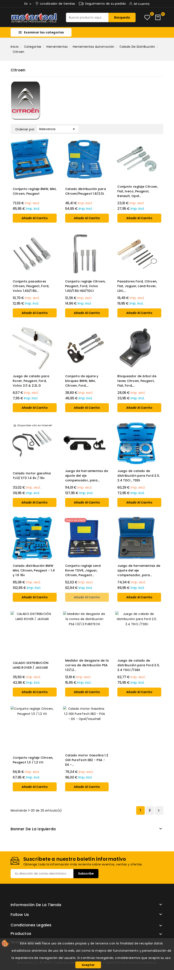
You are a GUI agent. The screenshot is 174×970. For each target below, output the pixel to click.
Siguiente (159, 810)
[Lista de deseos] (147, 17)
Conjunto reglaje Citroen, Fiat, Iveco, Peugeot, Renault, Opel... (137, 191)
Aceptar (88, 965)
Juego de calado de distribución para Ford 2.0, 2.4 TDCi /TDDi (138, 665)
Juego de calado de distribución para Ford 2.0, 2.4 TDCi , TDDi (138, 475)
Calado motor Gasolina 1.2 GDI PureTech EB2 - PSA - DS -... (86, 760)
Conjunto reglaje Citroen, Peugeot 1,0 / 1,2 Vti (33, 760)
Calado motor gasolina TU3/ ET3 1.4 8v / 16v (32, 475)
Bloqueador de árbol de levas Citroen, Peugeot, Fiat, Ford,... (136, 381)
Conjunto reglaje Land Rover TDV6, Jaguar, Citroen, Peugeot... (83, 570)
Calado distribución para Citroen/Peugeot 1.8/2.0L (85, 191)
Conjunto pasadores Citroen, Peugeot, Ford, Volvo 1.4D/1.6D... (31, 286)
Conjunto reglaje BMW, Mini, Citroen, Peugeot (34, 191)
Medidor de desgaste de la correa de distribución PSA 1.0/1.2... (87, 665)
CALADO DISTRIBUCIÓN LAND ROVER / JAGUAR (31, 665)
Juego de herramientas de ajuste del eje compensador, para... (86, 475)
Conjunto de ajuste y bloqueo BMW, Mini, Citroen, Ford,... (81, 381)
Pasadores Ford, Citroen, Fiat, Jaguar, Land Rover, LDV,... (137, 286)
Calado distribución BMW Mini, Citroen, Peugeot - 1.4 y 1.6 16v (34, 570)
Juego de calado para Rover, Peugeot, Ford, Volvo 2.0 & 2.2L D (31, 381)
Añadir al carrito (35, 218)
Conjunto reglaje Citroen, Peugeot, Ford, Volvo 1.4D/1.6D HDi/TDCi (85, 286)
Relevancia (57, 129)
